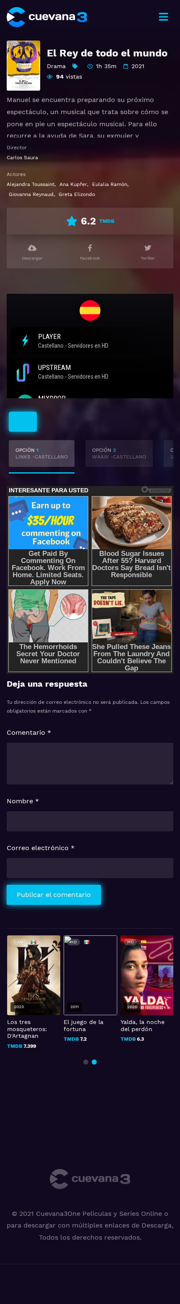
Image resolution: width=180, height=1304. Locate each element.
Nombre (23, 801)
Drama (56, 66)
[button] (85, 1062)
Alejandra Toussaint (30, 184)
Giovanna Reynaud (31, 194)
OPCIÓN (41, 453)
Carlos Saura (22, 157)
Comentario (29, 732)
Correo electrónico (41, 848)
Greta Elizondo (77, 194)
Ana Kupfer (73, 184)
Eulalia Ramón (109, 184)
